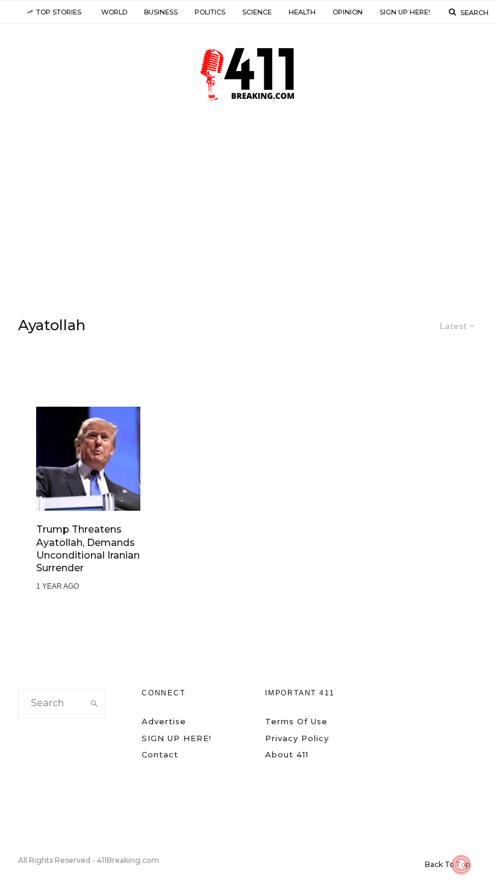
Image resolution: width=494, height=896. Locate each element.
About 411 (286, 754)
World (114, 12)
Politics (210, 12)
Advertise (164, 721)
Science (257, 12)
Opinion (348, 12)
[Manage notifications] (461, 864)
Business (161, 12)
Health (302, 12)
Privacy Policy (297, 738)
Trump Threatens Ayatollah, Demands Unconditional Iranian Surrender (88, 549)
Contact (160, 754)
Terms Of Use (296, 721)
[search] (94, 703)
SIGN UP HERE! (405, 12)
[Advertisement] (247, 209)
